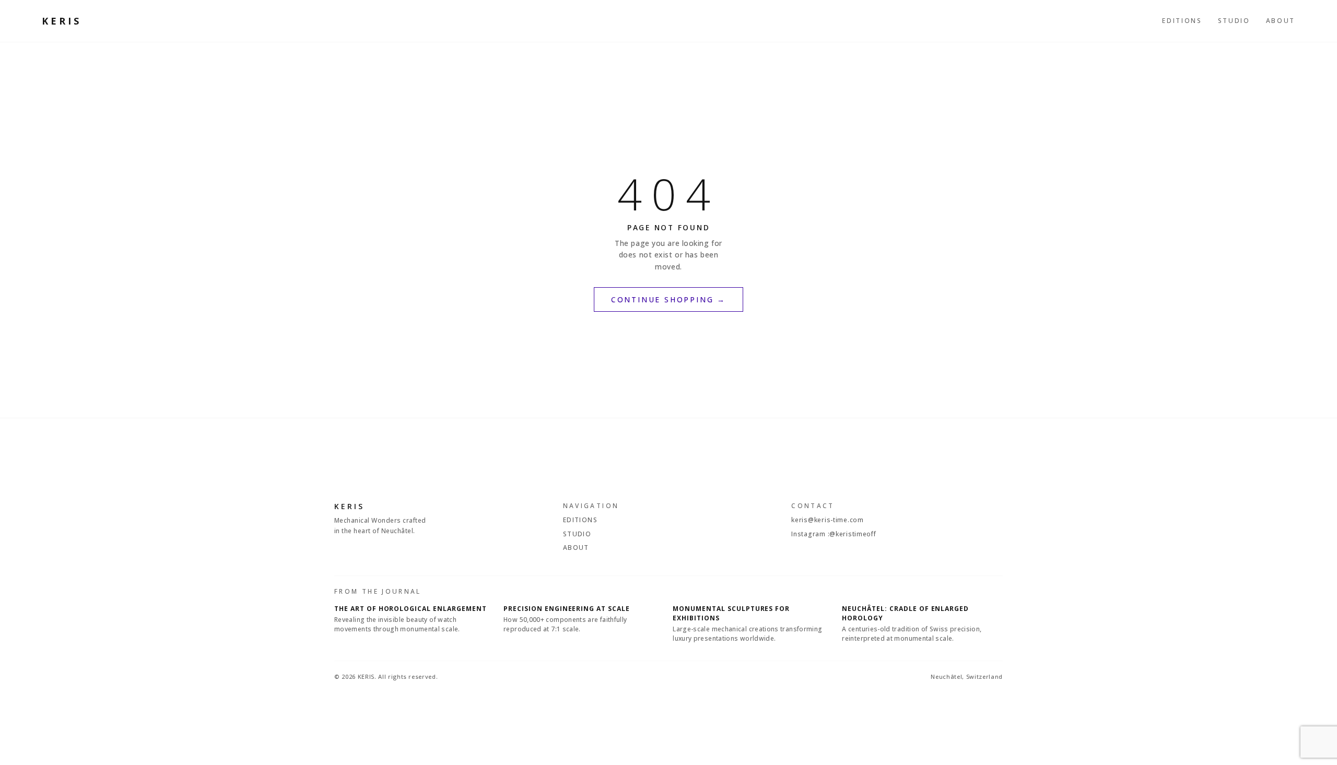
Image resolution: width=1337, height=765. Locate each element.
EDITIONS (1182, 20)
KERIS (61, 21)
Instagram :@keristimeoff (833, 533)
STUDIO (1234, 20)
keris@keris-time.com (827, 519)
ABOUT (1280, 20)
